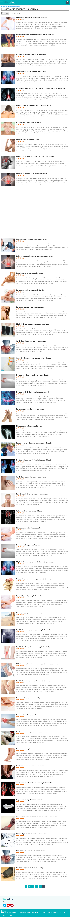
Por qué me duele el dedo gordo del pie (30, 290)
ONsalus (3, 6)
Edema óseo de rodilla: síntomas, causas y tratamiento (35, 35)
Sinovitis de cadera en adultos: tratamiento (31, 72)
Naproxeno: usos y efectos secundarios (29, 800)
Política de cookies (7, 915)
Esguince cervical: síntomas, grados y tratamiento (33, 106)
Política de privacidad (59, 912)
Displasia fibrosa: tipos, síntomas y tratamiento (32, 324)
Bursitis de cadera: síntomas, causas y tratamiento (33, 630)
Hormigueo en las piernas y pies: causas (29, 273)
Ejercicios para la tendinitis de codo (28, 528)
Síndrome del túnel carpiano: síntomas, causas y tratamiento (37, 817)
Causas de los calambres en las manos (29, 715)
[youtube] (8, 905)
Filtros (7, 13)
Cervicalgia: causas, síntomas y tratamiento (31, 477)
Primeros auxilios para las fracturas (28, 545)
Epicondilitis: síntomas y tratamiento (29, 596)
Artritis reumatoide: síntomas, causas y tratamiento (34, 783)
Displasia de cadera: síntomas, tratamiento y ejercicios (35, 562)
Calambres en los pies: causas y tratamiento (31, 749)
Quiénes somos (23, 912)
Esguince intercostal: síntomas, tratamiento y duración (35, 156)
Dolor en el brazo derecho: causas (27, 140)
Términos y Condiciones (46, 912)
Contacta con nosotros (33, 912)
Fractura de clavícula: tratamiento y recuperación (33, 392)
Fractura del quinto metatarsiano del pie (30, 868)
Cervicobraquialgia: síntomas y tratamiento (31, 341)
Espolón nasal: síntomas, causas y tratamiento (32, 494)
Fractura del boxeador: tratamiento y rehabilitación (34, 460)
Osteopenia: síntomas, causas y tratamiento (31, 239)
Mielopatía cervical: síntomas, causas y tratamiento (34, 579)
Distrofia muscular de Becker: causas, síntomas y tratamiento (37, 664)
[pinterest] (11, 905)
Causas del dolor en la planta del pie (28, 698)
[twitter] (4, 905)
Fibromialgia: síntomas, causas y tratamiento (31, 834)
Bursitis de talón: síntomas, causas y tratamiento (33, 647)
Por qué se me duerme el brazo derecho (30, 307)
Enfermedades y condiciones (13, 6)
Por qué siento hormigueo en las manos (30, 409)
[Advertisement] (35, 213)
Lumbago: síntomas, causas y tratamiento (30, 766)
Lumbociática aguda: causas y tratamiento (31, 55)
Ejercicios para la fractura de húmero (29, 426)
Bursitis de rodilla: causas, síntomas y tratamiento (33, 681)
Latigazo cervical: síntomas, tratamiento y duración (34, 443)
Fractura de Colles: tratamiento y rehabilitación (32, 375)
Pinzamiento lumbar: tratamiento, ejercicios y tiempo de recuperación (40, 89)
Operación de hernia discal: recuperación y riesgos (33, 358)
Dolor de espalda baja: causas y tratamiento (31, 173)
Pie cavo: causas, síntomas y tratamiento (30, 613)
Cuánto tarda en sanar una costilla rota (29, 511)
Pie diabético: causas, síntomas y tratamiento (31, 732)
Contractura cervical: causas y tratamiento (31, 851)
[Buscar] (67, 2)
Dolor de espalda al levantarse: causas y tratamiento (34, 256)
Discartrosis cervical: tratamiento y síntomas (31, 18)
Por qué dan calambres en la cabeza (28, 123)
